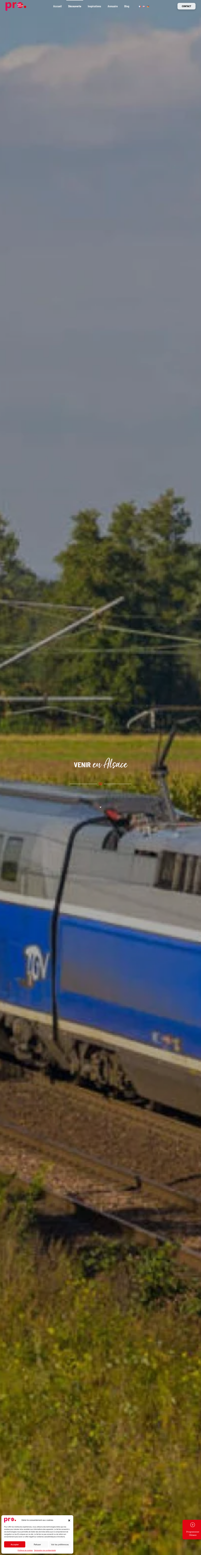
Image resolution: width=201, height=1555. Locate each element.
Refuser (37, 1544)
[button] (69, 1520)
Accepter (15, 1544)
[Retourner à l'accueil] (15, 6)
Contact (186, 6)
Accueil (57, 6)
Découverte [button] (74, 6)
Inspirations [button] (94, 6)
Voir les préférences (60, 1544)
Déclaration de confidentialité (45, 1550)
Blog (126, 6)
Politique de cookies (25, 1550)
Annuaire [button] (113, 6)
